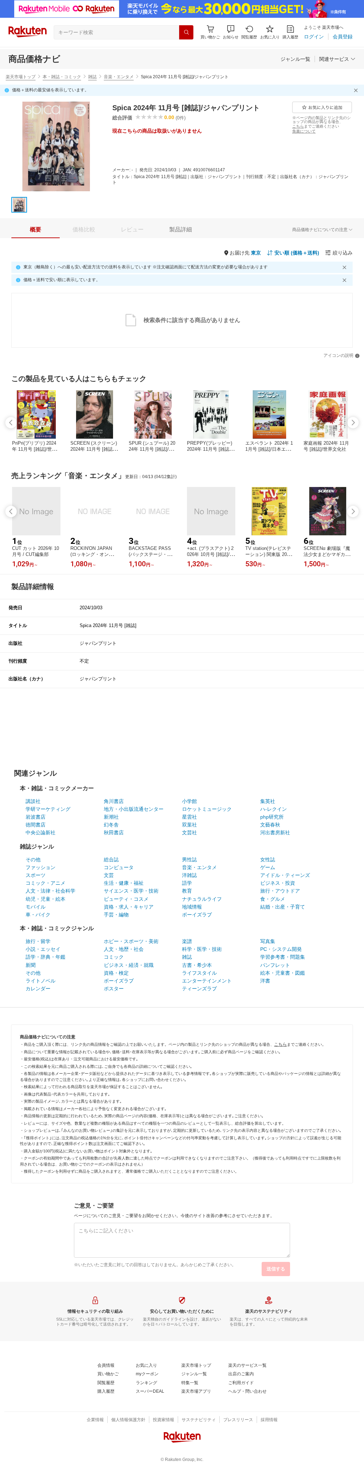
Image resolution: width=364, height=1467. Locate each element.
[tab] (35, 229)
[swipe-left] (11, 422)
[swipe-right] (353, 422)
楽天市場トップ (21, 76)
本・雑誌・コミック (62, 76)
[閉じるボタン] (357, 90)
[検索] (186, 32)
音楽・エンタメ (119, 76)
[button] (231, 32)
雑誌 (92, 76)
